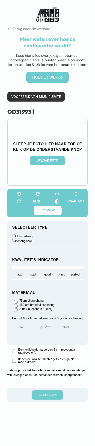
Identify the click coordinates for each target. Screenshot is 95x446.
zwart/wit (75, 201)
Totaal (65, 327)
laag (19, 274)
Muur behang (24, 236)
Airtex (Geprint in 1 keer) (35, 309)
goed (47, 274)
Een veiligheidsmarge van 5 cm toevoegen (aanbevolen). (46, 351)
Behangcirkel (24, 240)
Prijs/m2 (45, 327)
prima (61, 274)
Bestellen (47, 395)
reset (38, 201)
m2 (21, 327)
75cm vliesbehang (31, 300)
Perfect (75, 274)
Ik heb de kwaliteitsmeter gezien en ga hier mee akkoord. (46, 361)
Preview (48, 210)
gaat (33, 274)
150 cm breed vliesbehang (36, 305)
